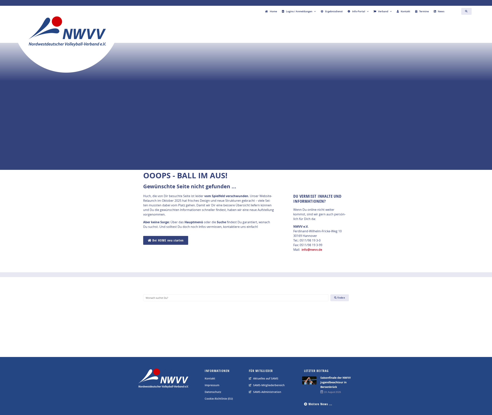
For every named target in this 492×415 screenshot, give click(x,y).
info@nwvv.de (312, 249)
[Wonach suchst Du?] (235, 297)
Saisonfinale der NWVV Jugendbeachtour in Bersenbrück (335, 382)
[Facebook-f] (142, 398)
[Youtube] (151, 398)
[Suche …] (466, 11)
